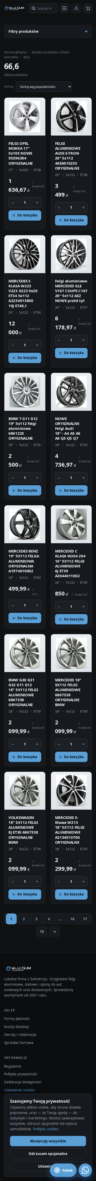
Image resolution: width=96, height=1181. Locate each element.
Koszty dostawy (16, 1026)
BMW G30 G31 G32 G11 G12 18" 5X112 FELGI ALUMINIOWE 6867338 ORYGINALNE (23, 692)
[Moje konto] (76, 8)
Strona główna (15, 52)
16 (72, 918)
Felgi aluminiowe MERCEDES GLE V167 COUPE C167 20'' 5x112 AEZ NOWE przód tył (71, 290)
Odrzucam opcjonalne (48, 1153)
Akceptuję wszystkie (48, 1141)
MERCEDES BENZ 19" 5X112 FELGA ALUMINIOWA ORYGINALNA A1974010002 (23, 560)
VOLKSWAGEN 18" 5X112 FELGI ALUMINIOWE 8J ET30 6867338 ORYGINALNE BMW (23, 830)
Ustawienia (48, 1166)
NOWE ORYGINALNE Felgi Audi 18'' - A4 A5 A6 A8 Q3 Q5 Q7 (68, 428)
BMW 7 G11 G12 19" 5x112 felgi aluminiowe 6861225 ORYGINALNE (23, 428)
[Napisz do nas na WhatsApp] (85, 1170)
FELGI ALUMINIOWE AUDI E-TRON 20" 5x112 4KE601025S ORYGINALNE (67, 156)
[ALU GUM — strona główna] (14, 8)
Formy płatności (17, 1018)
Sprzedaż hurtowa (19, 1042)
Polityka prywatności (20, 1074)
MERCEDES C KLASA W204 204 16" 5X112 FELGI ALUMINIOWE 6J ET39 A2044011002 (70, 563)
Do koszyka (27, 215)
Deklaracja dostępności (22, 1082)
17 (85, 918)
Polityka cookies (45, 1129)
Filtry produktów (23, 31)
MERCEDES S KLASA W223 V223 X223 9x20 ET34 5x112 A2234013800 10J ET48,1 (23, 293)
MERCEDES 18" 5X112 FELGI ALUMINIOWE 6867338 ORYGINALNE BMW (68, 692)
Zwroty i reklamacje (20, 1034)
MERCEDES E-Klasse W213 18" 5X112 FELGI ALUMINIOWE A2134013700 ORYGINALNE (70, 830)
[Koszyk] (88, 8)
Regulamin (12, 1066)
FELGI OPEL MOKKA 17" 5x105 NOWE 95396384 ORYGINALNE (20, 153)
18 (42, 931)
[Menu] (64, 8)
